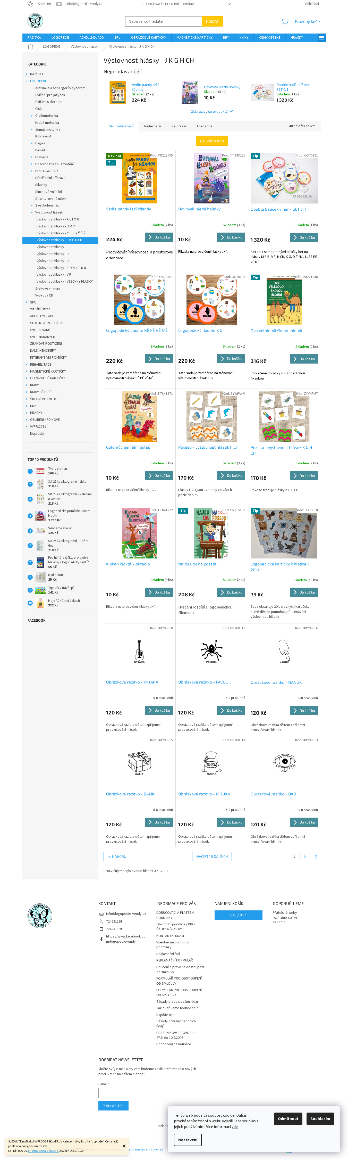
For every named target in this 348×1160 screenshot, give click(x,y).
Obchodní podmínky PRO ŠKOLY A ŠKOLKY (175, 927)
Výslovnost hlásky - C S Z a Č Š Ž (61, 233)
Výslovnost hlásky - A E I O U (58, 219)
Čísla (39, 108)
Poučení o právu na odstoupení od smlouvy (180, 970)
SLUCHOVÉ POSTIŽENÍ (46, 323)
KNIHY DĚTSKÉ (41, 392)
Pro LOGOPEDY (46, 171)
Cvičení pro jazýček (50, 95)
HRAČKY (36, 412)
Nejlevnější (152, 126)
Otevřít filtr (212, 141)
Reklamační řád (168, 954)
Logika (40, 143)
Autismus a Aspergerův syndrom (60, 88)
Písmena (41, 157)
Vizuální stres (40, 309)
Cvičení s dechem (48, 101)
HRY (33, 406)
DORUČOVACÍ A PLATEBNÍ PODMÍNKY (168, 4)
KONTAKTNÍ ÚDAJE (170, 936)
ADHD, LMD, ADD (42, 316)
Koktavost (43, 136)
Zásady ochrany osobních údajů (176, 1024)
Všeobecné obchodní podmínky (172, 945)
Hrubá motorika (47, 122)
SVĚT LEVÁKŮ (40, 330)
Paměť (40, 150)
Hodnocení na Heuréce (173, 1044)
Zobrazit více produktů (209, 111)
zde (235, 1127)
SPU (33, 302)
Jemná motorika (47, 129)
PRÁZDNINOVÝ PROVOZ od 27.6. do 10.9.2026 (176, 1035)
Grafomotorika (46, 115)
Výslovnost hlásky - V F (54, 274)
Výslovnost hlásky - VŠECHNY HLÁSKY (65, 281)
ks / (238, 915)
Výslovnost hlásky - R (53, 254)
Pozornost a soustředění (54, 164)
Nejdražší (179, 126)
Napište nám (165, 1014)
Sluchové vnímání (48, 191)
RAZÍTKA (37, 74)
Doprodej (37, 433)
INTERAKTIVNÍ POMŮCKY (48, 357)
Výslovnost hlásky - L (52, 247)
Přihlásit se (113, 1106)
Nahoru (119, 856)
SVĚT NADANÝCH (42, 337)
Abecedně (205, 126)
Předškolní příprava (50, 177)
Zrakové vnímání (48, 288)
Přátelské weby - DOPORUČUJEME (286, 915)
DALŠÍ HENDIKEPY (43, 350)
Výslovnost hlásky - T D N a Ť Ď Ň (61, 267)
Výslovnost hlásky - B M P (56, 226)
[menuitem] (34, 38)
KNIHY (34, 385)
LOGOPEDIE (39, 81)
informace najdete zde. (43, 1151)
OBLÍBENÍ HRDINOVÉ (45, 419)
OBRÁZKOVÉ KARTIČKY (47, 378)
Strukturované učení (50, 198)
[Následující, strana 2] (305, 856)
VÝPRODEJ (38, 426)
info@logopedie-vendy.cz (126, 913)
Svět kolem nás (47, 205)
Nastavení (187, 1140)
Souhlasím (320, 1119)
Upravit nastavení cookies (143, 1149)
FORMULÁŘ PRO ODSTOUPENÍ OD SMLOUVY (179, 981)
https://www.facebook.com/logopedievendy (126, 939)
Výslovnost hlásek (49, 212)
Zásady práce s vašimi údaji (177, 1001)
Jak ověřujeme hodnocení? (177, 1008)
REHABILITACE (40, 364)
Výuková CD (44, 295)
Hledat (212, 21)
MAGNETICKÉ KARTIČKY (48, 371)
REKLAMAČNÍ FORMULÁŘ (174, 960)
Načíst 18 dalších (212, 856)
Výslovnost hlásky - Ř (53, 261)
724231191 (114, 921)
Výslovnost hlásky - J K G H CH (59, 240)
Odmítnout (288, 1119)
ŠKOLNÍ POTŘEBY (43, 399)
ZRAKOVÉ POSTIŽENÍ (46, 343)
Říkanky (41, 184)
